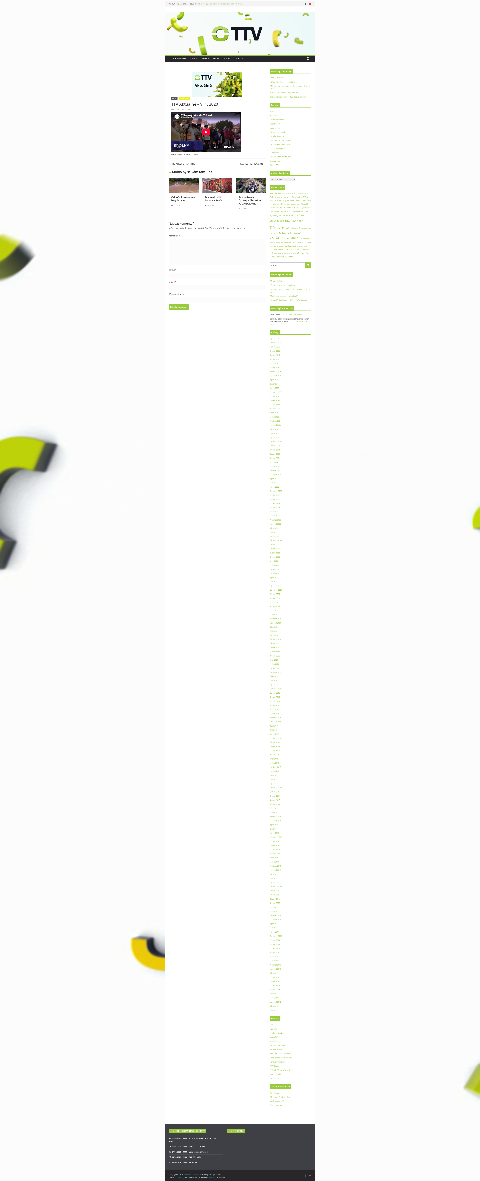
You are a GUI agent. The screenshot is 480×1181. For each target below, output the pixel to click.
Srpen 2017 (274, 783)
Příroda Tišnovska (277, 136)
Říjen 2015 (274, 874)
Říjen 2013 (274, 973)
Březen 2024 (275, 458)
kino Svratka (284, 207)
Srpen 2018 (274, 734)
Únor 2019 (274, 709)
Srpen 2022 (274, 536)
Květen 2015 (275, 895)
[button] (196, 59)
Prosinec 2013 (275, 965)
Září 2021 (273, 581)
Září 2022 (273, 532)
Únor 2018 (274, 759)
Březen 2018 (275, 754)
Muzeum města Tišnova (292, 215)
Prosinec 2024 (275, 421)
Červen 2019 (275, 693)
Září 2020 (273, 631)
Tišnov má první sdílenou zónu (282, 82)
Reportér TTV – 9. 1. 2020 (251, 164)
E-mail (172, 282)
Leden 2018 (274, 763)
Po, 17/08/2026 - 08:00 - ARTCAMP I (183, 1162)
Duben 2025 (275, 404)
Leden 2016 (274, 862)
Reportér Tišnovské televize (281, 140)
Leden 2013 (274, 998)
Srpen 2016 (274, 833)
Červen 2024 (275, 445)
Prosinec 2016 (275, 816)
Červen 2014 (275, 940)
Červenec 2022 (276, 540)
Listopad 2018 (275, 722)
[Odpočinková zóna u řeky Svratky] (184, 179)
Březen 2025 (275, 408)
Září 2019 (273, 680)
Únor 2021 (274, 610)
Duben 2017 (275, 800)
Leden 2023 (274, 516)
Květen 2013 (275, 981)
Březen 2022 (275, 557)
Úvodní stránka (178, 59)
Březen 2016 (275, 853)
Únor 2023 (274, 511)
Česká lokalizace (276, 1105)
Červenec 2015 (276, 886)
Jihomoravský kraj (293, 204)
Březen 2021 (275, 606)
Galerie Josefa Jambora (280, 197)
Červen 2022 (275, 544)
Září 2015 (273, 878)
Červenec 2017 (276, 787)
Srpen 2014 (274, 932)
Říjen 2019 (274, 676)
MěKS (273, 221)
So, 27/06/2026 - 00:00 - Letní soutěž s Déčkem (188, 1152)
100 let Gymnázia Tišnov (292, 315)
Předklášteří (290, 245)
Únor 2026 (274, 363)
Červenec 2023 (276, 491)
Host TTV (273, 115)
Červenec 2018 (276, 738)
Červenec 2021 (276, 590)
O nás (192, 59)
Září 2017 (273, 779)
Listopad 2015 (275, 870)
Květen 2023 (275, 499)
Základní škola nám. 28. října (288, 253)
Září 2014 (273, 928)
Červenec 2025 (276, 392)
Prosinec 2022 (275, 520)
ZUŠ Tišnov (274, 253)
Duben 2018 (275, 750)
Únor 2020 (274, 660)
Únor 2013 (274, 993)
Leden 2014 (274, 961)
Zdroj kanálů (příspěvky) (280, 1097)
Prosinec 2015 (275, 866)
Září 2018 (273, 730)
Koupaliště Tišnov (305, 208)
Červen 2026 (275, 347)
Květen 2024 (275, 450)
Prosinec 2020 (275, 619)
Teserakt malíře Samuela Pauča (214, 198)
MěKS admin (186, 109)
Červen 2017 (275, 792)
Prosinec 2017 (275, 767)
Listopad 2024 (275, 425)
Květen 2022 (275, 548)
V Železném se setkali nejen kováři (284, 93)
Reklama (228, 59)
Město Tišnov (236, 1130)
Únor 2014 (274, 956)
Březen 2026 (275, 359)
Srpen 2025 (274, 388)
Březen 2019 (275, 705)
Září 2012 (273, 1010)
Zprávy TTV (274, 165)
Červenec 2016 (276, 837)
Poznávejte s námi (277, 132)
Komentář (174, 235)
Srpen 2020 (274, 635)
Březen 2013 (275, 989)
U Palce (292, 250)
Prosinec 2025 (275, 371)
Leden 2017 (274, 812)
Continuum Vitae (286, 194)
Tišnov (286, 249)
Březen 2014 (275, 952)
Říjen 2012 (274, 1006)
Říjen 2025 (274, 380)
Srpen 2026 (274, 338)
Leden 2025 (274, 417)
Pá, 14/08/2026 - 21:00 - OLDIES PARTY (185, 1157)
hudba (279, 200)
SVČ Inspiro (278, 250)
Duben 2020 (275, 651)
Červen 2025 (275, 396)
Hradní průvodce (277, 119)
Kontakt (240, 59)
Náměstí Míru (279, 242)
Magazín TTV (275, 124)
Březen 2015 (275, 903)
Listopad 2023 (275, 474)
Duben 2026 (275, 355)
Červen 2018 (275, 742)
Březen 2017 (275, 804)
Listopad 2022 (275, 524)
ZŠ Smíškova (280, 256)
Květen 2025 (275, 400)
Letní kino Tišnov (283, 211)
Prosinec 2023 (275, 470)
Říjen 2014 (274, 923)
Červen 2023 (275, 495)
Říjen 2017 (274, 775)
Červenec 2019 (276, 689)
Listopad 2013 (275, 969)
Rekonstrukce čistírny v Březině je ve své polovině (249, 200)
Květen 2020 (275, 647)
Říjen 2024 (274, 429)
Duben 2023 (275, 503)
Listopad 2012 (275, 1002)
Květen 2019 (275, 697)
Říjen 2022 (274, 528)
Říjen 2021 (274, 577)
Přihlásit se (274, 1093)
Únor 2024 (274, 462)
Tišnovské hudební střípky (281, 144)
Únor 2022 (274, 561)
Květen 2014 (275, 944)
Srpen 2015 (274, 882)
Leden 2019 (274, 713)
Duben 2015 (275, 899)
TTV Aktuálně (184, 98)
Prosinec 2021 (275, 569)
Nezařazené (275, 128)
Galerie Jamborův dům (300, 194)
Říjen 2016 (274, 825)
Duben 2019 (275, 701)
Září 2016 (273, 829)
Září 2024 (273, 433)
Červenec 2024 (276, 441)
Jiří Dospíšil (304, 204)
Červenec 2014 (276, 936)
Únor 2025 (274, 413)
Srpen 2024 (274, 437)
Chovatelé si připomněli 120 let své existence (288, 97)
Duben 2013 (275, 985)
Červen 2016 (275, 841)
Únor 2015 (274, 907)
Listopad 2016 (275, 820)
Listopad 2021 (275, 573)
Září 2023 (273, 483)
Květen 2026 (275, 351)
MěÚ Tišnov (297, 238)
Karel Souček (274, 208)
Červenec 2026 (276, 342)
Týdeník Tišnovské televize (281, 157)
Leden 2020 (274, 664)
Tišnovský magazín (277, 148)
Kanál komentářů (277, 1101)
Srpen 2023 (274, 487)
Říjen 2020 (274, 627)
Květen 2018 (275, 746)
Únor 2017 (274, 808)
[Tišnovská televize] (240, 14)
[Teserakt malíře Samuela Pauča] (217, 179)
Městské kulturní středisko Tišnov (188, 1130)
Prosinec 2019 (275, 668)
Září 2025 (273, 384)
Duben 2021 (275, 602)
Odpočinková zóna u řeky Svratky (183, 198)
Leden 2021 (274, 614)
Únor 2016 (274, 858)
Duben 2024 (275, 454)
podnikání (280, 246)
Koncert (295, 207)
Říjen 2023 (274, 478)
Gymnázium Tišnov (301, 197)
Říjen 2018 (274, 726)
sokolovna (299, 246)
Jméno (172, 269)
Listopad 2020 (275, 623)
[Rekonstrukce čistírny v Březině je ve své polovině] (251, 179)
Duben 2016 (275, 849)
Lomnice (294, 212)
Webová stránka (176, 294)
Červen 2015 (275, 890)
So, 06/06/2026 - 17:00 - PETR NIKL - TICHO (187, 1146)
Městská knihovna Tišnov (293, 227)
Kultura (273, 211)
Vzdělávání (298, 250)
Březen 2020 (275, 656)
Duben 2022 (275, 553)
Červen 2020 (275, 643)
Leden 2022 (274, 565)
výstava (306, 249)
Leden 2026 (274, 367)
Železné (289, 256)
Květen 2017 (275, 796)
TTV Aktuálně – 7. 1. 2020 (183, 164)
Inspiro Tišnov (289, 200)
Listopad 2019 (275, 672)
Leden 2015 (274, 911)
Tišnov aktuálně (204, 4)
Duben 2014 (275, 948)
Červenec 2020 (276, 639)
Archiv (216, 59)
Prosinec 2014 (275, 915)
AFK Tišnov (275, 193)
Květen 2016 (275, 845)
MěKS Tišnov (285, 221)
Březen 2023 (275, 507)
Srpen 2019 (274, 684)
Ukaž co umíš (275, 161)
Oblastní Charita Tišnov (293, 242)
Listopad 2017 (275, 771)
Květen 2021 (275, 598)
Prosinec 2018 (275, 717)
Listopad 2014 (275, 919)
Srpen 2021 (274, 586)
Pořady (205, 59)
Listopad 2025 (275, 375)
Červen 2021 (275, 594)
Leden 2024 (274, 466)
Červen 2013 (275, 977)
